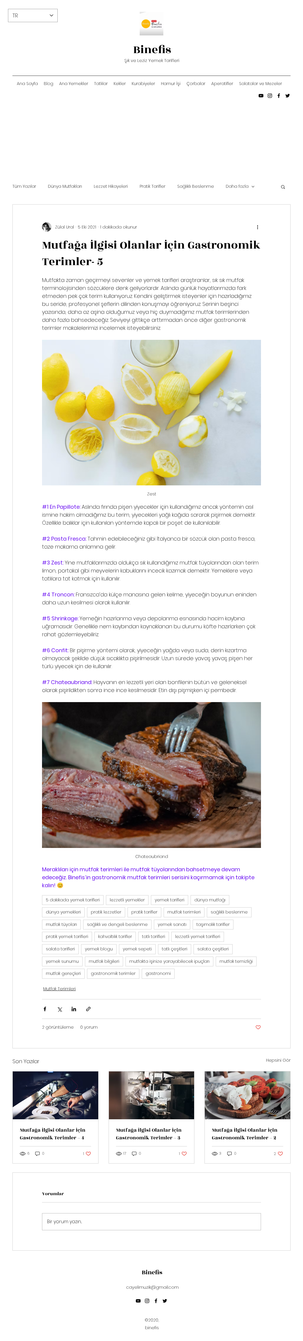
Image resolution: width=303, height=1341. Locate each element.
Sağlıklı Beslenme (195, 186)
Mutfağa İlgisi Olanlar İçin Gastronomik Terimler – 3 (149, 1134)
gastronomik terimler (113, 973)
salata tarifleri (60, 949)
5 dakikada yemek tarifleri (73, 900)
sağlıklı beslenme (229, 912)
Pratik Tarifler (152, 186)
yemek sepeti (137, 949)
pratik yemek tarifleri (67, 936)
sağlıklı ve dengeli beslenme (117, 924)
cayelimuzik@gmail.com (152, 1287)
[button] (283, 186)
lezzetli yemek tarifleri (197, 936)
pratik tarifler (144, 912)
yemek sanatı (172, 924)
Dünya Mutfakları (65, 186)
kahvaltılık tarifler (115, 936)
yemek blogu (99, 949)
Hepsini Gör (278, 1060)
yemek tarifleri (169, 900)
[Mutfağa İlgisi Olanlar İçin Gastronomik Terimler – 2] (247, 1095)
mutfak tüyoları (61, 924)
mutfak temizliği (236, 961)
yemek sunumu (62, 961)
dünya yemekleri (63, 912)
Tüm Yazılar (24, 186)
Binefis (152, 49)
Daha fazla (237, 186)
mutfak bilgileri (104, 961)
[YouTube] (261, 96)
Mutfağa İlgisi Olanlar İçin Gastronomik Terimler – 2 (245, 1134)
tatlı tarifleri (153, 936)
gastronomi (158, 973)
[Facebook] (279, 96)
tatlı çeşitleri (174, 949)
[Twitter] (288, 96)
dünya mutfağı (209, 900)
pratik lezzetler (106, 912)
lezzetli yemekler (127, 900)
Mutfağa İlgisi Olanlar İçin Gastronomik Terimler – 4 (53, 1134)
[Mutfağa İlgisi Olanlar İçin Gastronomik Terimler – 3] (151, 1095)
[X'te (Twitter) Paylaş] (59, 1009)
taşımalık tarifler (213, 924)
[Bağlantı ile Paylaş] (88, 1009)
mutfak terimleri (184, 912)
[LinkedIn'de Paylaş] (74, 1009)
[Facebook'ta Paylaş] (45, 1009)
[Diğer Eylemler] (257, 227)
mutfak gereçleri (63, 973)
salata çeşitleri (213, 949)
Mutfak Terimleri (59, 989)
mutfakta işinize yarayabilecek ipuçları (169, 961)
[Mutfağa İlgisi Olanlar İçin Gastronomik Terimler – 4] (55, 1095)
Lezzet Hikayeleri (111, 186)
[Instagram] (270, 96)
